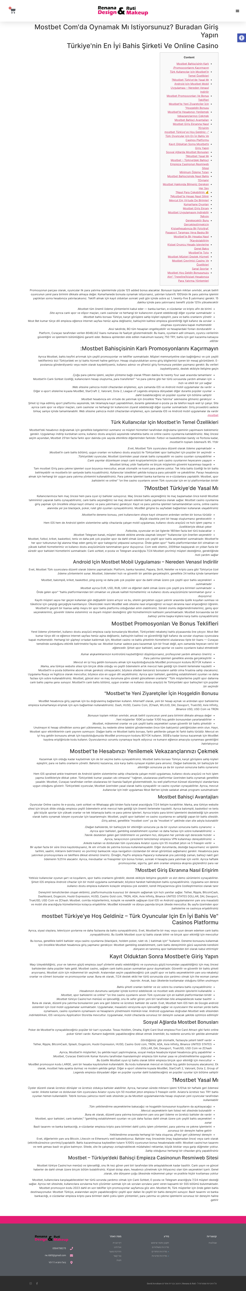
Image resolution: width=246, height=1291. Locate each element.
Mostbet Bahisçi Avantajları (192, 120)
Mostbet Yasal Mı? (197, 156)
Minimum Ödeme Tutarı (194, 172)
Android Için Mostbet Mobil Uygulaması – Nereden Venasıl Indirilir (190, 87)
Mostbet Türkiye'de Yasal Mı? (190, 79)
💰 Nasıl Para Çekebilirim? (192, 192)
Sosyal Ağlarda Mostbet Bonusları (187, 152)
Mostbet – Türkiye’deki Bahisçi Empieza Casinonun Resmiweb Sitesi (189, 164)
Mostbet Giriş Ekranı (196, 208)
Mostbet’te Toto (199, 252)
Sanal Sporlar (200, 268)
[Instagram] (30, 1283)
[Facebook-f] (37, 1283)
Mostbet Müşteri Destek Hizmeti (188, 256)
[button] (241, 37)
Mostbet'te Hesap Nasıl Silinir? (189, 196)
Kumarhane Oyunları (196, 204)
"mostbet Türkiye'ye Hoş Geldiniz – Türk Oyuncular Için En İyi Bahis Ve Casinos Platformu (187, 136)
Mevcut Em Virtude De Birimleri (189, 200)
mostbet (213, 415)
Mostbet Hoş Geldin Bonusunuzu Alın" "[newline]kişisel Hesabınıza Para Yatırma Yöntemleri (188, 276)
